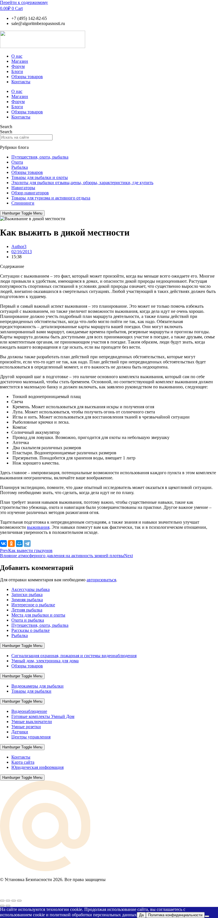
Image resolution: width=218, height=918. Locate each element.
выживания (38, 527)
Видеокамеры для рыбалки (37, 686)
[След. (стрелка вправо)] (8, 906)
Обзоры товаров (27, 76)
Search (6, 126)
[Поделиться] (13, 901)
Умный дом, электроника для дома (45, 660)
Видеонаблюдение (29, 711)
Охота (17, 162)
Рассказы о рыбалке (30, 630)
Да (141, 915)
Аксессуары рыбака (30, 589)
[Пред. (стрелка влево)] (2, 906)
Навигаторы (23, 187)
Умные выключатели (31, 721)
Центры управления (31, 736)
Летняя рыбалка (26, 609)
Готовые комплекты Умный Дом (42, 716)
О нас (16, 56)
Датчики (19, 731)
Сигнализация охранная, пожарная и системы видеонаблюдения (74, 655)
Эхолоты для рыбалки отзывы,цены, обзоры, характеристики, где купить (82, 182)
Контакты (20, 81)
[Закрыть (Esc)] (19, 901)
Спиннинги (22, 203)
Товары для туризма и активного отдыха (50, 197)
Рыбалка (19, 167)
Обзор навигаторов (30, 192)
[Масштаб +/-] (2, 901)
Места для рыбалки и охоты (38, 615)
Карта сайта (22, 762)
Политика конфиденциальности (175, 915)
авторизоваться (101, 579)
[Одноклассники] (11, 543)
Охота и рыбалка (27, 620)
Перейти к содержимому (24, 2)
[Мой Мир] (19, 543)
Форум (18, 66)
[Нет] (207, 916)
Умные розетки (26, 726)
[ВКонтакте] (3, 543)
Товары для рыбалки (31, 691)
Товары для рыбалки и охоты (39, 177)
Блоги (17, 71)
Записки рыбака (27, 594)
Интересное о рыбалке (33, 604)
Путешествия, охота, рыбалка (39, 157)
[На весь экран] (8, 901)
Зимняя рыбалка (27, 599)
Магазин (19, 61)
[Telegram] (27, 543)
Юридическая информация (37, 767)
